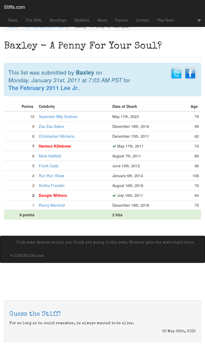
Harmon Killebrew (55, 146)
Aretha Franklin (52, 185)
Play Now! (165, 20)
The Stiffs (33, 20)
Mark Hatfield (50, 155)
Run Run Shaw (51, 175)
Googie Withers (53, 195)
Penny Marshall (52, 205)
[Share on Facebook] (190, 72)
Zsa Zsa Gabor (51, 126)
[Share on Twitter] (176, 72)
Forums (121, 20)
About (102, 20)
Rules (13, 20)
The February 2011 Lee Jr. (43, 88)
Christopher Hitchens (56, 136)
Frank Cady (48, 165)
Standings (57, 20)
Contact (142, 20)
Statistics (81, 20)
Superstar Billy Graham (58, 116)
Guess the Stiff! (35, 314)
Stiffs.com (14, 6)
